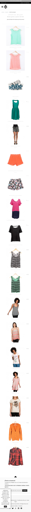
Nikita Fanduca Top (15, 393)
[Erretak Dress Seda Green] (15, 100)
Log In (22, 2)
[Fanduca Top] (15, 372)
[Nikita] (27, 76)
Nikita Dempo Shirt (15, 467)
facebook (10, 508)
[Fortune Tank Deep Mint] (15, 273)
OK (5, 506)
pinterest (21, 508)
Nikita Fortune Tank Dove (15, 269)
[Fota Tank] (15, 322)
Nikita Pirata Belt (16, 96)
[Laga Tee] (15, 397)
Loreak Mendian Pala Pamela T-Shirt (15, 244)
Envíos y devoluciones (11, 500)
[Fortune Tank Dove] (15, 248)
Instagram (18, 508)
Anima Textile (14, 506)
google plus (16, 508)
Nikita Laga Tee (15, 417)
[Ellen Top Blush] (15, 51)
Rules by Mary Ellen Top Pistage (15, 47)
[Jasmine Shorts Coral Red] (15, 150)
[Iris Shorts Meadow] (15, 174)
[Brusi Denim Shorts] (15, 125)
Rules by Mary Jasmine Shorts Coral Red (15, 170)
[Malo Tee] (15, 347)
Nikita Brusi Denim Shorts (15, 146)
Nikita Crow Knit (15, 442)
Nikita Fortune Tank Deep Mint (15, 294)
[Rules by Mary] (27, 26)
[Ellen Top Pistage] (15, 26)
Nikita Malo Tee (15, 368)
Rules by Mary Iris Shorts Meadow (15, 195)
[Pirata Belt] (15, 75)
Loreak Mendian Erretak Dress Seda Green (15, 121)
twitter (13, 508)
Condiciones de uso (21, 500)
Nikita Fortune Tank (15, 319)
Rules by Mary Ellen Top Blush (15, 71)
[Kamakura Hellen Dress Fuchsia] (15, 199)
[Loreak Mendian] (27, 101)
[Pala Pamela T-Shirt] (15, 224)
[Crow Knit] (15, 421)
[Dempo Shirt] (15, 446)
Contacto (20, 506)
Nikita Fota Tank (15, 343)
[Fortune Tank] (15, 298)
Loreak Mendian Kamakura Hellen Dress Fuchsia (15, 220)
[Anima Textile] (5, 6)
